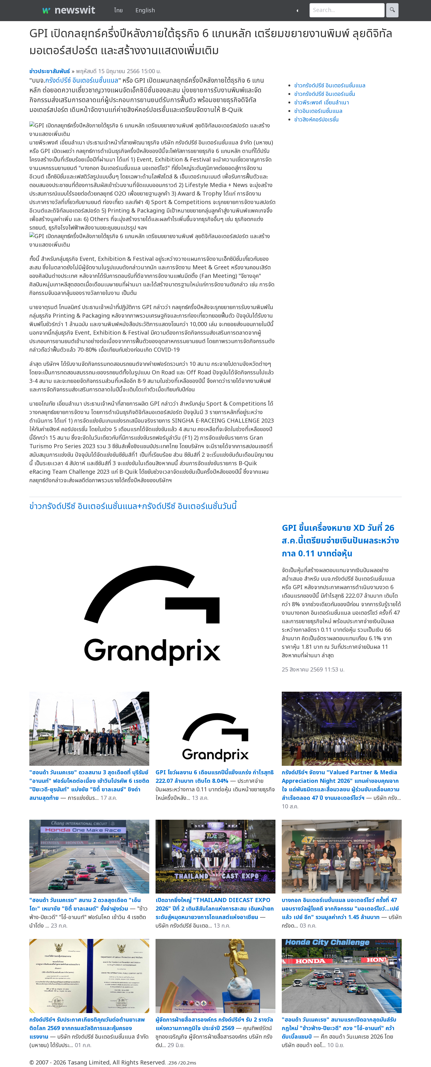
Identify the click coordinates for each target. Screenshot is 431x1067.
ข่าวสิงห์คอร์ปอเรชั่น (316, 119)
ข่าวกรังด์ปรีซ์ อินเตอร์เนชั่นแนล (329, 85)
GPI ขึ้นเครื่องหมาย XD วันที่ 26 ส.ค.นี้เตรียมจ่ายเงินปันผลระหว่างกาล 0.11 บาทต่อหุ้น (340, 541)
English (145, 10)
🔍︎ (392, 10)
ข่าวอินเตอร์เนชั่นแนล (318, 111)
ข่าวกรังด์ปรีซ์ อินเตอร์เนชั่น (324, 94)
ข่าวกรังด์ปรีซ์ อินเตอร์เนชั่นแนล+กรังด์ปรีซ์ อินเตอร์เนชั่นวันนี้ (133, 506)
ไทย (118, 10)
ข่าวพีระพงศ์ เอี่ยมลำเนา (321, 102)
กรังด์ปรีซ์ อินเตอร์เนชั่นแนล (81, 80)
